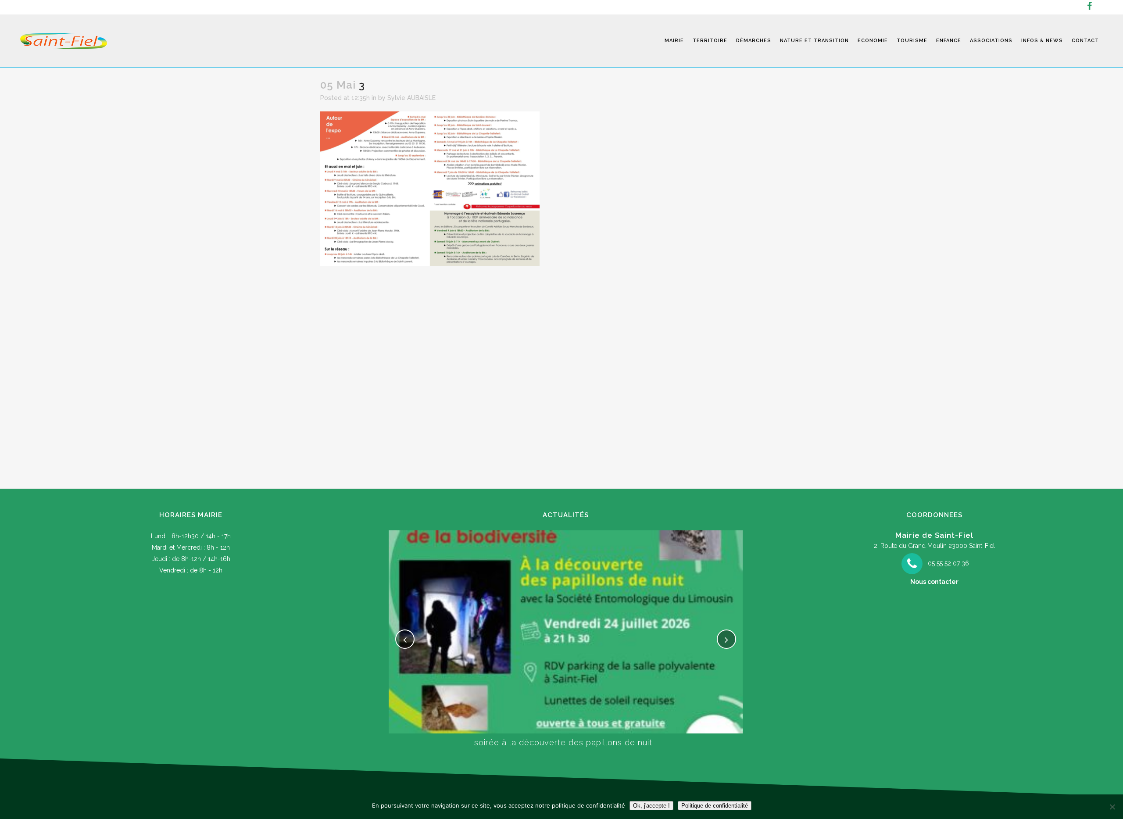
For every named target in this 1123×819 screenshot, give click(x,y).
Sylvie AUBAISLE (411, 97)
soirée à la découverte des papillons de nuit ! (566, 742)
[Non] (1112, 806)
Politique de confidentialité (714, 805)
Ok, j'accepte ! (651, 805)
